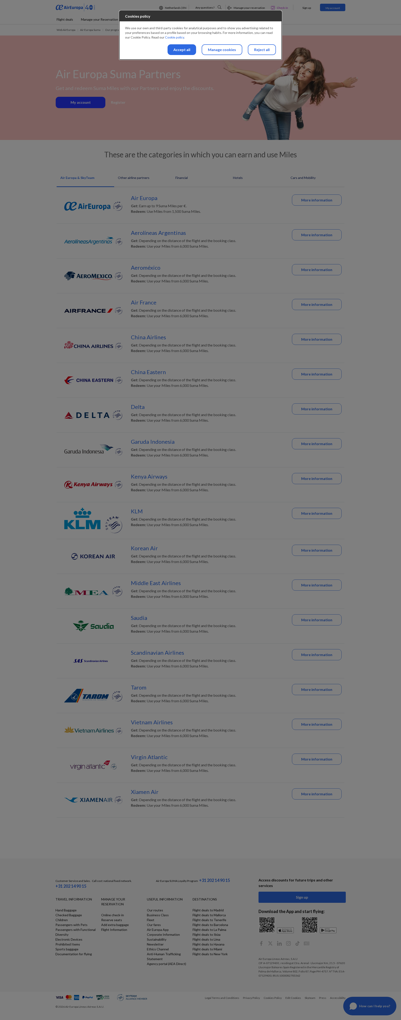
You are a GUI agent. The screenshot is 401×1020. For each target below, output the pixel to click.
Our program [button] (113, 30)
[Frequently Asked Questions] (219, 7)
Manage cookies (222, 49)
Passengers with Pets (71, 925)
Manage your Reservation (99, 19)
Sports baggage (66, 949)
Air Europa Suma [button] (90, 30)
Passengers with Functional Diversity (75, 932)
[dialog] (200, 35)
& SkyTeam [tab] (77, 178)
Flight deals (65, 19)
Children (61, 920)
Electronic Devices (68, 939)
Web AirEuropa (66, 30)
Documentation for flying (73, 954)
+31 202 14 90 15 (70, 886)
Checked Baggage (68, 915)
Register (118, 102)
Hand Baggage (66, 910)
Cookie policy (174, 37)
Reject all (262, 49)
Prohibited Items (67, 944)
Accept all (181, 49)
